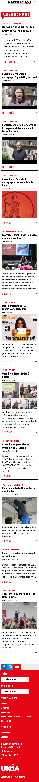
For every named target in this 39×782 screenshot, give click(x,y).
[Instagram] (10, 667)
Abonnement (6, 732)
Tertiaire (9, 302)
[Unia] (10, 767)
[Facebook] (4, 667)
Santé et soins (12, 231)
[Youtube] (17, 667)
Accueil (4, 703)
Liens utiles (6, 721)
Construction (12, 23)
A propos (5, 708)
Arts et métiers (13, 485)
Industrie (9, 370)
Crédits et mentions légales (13, 777)
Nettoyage (10, 70)
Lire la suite (9, 61)
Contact (4, 758)
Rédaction (5, 712)
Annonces (5, 737)
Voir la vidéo (8, 112)
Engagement (11, 441)
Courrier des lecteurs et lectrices (16, 716)
